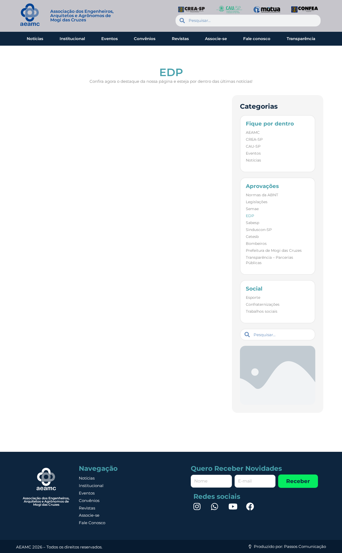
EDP (250, 215)
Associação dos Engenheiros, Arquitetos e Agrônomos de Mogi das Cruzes (82, 15)
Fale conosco (256, 38)
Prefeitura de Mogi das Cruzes (274, 250)
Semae (252, 208)
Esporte (253, 297)
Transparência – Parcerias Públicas (269, 260)
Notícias (35, 38)
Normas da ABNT (262, 195)
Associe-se (216, 38)
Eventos (109, 38)
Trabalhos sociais (261, 311)
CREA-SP (254, 139)
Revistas (180, 38)
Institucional (72, 38)
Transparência (301, 38)
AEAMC (253, 132)
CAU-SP (253, 146)
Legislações (256, 201)
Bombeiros (256, 243)
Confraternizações (262, 304)
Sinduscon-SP (259, 229)
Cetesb (252, 236)
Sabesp (252, 222)
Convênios (145, 38)
